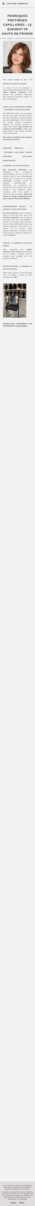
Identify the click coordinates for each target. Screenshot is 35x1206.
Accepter (13, 1202)
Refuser (21, 1202)
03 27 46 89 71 (22, 326)
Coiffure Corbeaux (17, 4)
